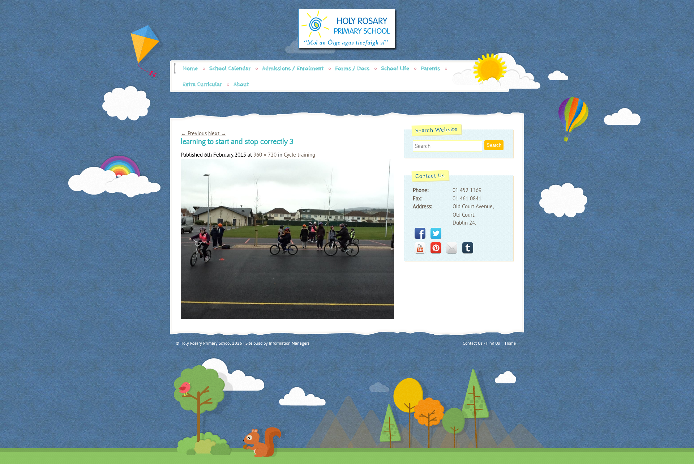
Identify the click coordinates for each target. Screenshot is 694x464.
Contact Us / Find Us (481, 343)
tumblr (467, 247)
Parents (430, 68)
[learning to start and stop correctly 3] (287, 317)
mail (451, 247)
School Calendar (229, 68)
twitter (435, 233)
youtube (420, 247)
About (241, 84)
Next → (217, 133)
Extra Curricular (202, 84)
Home (190, 68)
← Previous (194, 133)
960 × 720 (265, 154)
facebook (420, 233)
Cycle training (299, 154)
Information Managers (289, 343)
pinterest (435, 247)
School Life (395, 68)
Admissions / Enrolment (293, 68)
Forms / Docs (352, 68)
